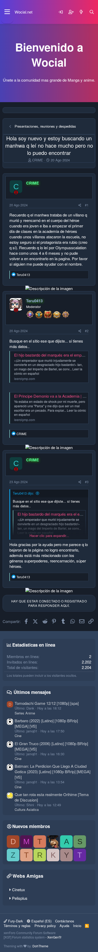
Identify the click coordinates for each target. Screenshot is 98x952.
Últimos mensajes (32, 692)
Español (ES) (40, 920)
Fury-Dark (15, 920)
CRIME (37, 159)
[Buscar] (92, 12)
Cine (18, 735)
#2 (87, 331)
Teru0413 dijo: (23, 493)
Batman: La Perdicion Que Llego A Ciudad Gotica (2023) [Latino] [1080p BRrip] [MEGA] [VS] (52, 771)
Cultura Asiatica (27, 809)
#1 (87, 205)
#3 (87, 482)
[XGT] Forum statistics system (32, 937)
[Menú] (7, 12)
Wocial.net (23, 12)
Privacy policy (45, 925)
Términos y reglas (17, 925)
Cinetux (18, 889)
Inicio (77, 925)
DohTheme (40, 946)
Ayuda (64, 925)
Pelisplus (19, 898)
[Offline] (16, 192)
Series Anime (25, 713)
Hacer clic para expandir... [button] (49, 535)
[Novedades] (81, 12)
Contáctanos (64, 920)
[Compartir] (80, 205)
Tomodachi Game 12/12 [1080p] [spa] (47, 703)
